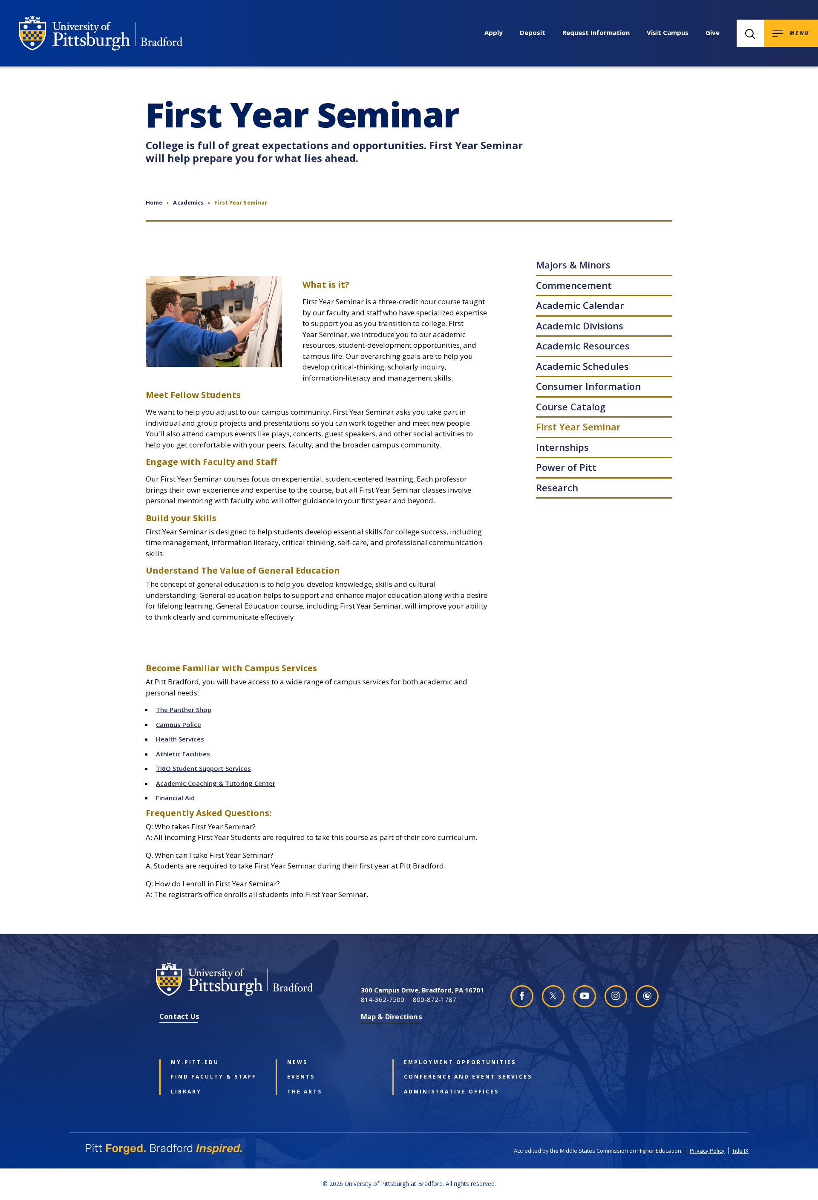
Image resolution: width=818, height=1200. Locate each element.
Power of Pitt (566, 467)
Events (301, 1077)
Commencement (574, 285)
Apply (493, 32)
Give (713, 32)
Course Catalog (570, 406)
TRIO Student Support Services (203, 768)
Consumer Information (588, 386)
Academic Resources (583, 345)
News (297, 1062)
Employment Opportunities (449, 1062)
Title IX (740, 1150)
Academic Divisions (579, 325)
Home (154, 202)
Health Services (180, 739)
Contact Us (179, 1016)
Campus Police (178, 724)
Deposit (532, 32)
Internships (562, 447)
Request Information (596, 32)
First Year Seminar (578, 426)
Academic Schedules (582, 366)
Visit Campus (667, 32)
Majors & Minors (573, 264)
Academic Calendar (580, 305)
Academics (188, 202)
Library (186, 1092)
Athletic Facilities (183, 754)
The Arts (304, 1092)
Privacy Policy (707, 1150)
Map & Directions (391, 1016)
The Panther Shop (183, 709)
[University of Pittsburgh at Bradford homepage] (100, 33)
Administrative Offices (449, 1092)
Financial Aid (175, 797)
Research (557, 487)
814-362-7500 (382, 999)
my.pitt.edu (195, 1062)
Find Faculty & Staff (213, 1077)
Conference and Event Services (449, 1077)
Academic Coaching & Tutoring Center (215, 783)
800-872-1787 (434, 999)
